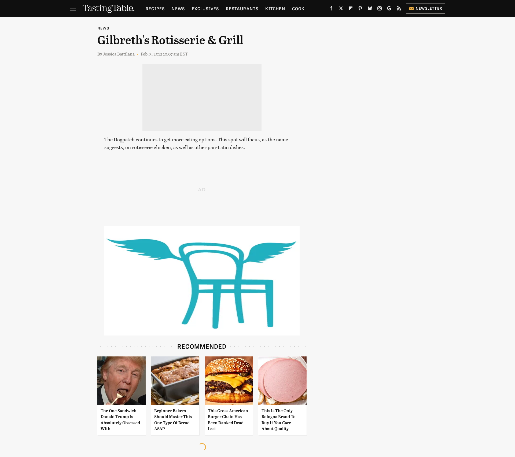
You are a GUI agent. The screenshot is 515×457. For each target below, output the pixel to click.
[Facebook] (331, 9)
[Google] (389, 9)
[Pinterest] (360, 9)
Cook (298, 8)
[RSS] (399, 9)
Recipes (155, 8)
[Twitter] (341, 9)
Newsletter (429, 8)
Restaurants (242, 8)
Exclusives (205, 8)
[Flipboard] (350, 9)
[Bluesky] (370, 9)
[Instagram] (379, 9)
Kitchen (275, 8)
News (178, 8)
